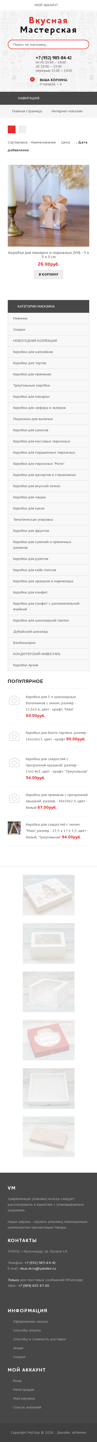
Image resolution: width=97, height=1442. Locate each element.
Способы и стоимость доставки (39, 1339)
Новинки (20, 318)
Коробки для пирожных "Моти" (38, 463)
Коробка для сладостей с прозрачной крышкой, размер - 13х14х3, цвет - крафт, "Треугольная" (56, 765)
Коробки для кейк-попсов (34, 570)
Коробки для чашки (29, 497)
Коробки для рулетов (30, 559)
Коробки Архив (25, 665)
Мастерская (48, 25)
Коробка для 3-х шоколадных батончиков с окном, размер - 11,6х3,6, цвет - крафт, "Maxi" (51, 703)
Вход (17, 1381)
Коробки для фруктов (31, 530)
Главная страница (27, 111)
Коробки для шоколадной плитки (41, 620)
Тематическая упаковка (33, 519)
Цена (65, 142)
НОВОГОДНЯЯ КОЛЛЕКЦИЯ (35, 340)
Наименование (43, 142)
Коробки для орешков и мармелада (43, 581)
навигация (28, 98)
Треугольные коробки (31, 385)
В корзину (48, 274)
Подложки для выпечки (33, 419)
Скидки (19, 329)
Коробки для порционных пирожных (44, 452)
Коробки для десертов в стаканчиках (44, 475)
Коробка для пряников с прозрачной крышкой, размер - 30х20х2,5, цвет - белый (57, 801)
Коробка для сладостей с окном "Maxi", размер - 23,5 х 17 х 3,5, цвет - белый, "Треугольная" (57, 830)
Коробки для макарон (31, 396)
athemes (79, 1432)
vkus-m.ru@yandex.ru (38, 1268)
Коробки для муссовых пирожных (41, 441)
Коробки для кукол (28, 508)
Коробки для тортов (29, 363)
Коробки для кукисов (30, 430)
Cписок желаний (27, 1407)
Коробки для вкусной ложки (36, 486)
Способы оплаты (27, 1330)
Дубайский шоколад (30, 631)
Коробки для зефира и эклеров (39, 408)
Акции (18, 1348)
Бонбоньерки (24, 643)
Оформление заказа (30, 1321)
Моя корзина (24, 1398)
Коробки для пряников (32, 374)
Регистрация (23, 1389)
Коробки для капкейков (33, 352)
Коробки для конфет (30, 592)
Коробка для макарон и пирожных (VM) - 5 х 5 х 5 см (48, 254)
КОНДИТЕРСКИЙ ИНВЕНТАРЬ (37, 654)
